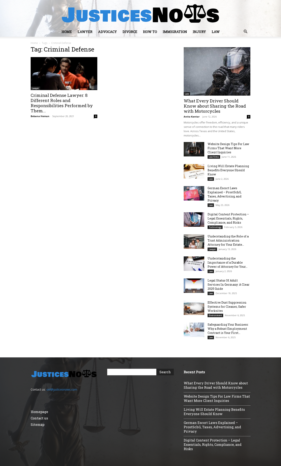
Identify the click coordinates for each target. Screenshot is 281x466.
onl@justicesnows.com (61, 389)
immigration (175, 31)
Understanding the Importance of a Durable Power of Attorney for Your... (227, 262)
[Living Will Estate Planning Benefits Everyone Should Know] (194, 171)
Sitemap (37, 424)
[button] (245, 32)
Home (67, 31)
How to (150, 31)
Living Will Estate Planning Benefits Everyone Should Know (228, 170)
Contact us (39, 418)
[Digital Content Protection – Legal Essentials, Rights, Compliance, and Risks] (194, 219)
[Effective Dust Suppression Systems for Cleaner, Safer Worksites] (194, 307)
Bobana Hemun (40, 116)
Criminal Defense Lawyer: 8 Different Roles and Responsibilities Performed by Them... (62, 103)
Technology (215, 227)
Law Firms (214, 156)
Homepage (39, 412)
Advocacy (107, 31)
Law (216, 31)
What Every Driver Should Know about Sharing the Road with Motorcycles (215, 106)
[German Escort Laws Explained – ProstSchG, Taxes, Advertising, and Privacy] (194, 193)
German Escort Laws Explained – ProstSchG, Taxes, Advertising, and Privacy (225, 194)
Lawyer (85, 31)
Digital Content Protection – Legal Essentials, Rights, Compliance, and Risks (228, 218)
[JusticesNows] (140, 13)
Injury (199, 31)
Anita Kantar (192, 116)
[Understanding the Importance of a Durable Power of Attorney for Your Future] (194, 263)
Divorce (130, 31)
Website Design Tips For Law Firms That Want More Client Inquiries (228, 148)
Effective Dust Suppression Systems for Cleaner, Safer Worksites (227, 306)
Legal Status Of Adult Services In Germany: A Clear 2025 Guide (229, 284)
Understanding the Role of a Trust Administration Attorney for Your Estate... (228, 240)
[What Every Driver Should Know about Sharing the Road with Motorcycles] (217, 71)
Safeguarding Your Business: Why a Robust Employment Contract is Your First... (228, 329)
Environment (215, 315)
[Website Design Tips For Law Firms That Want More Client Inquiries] (194, 149)
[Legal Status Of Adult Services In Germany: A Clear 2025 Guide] (194, 285)
